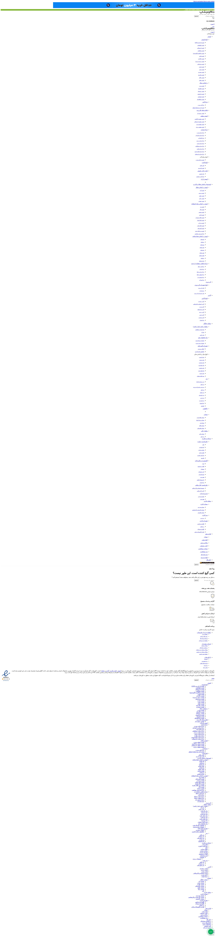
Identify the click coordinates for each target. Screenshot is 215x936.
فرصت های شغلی (204, 663)
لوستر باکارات (201, 58)
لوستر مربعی (201, 193)
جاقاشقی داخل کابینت (199, 351)
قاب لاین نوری (201, 288)
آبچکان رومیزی (201, 349)
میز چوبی (205, 860)
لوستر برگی (201, 198)
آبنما (203, 463)
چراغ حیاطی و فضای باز (199, 263)
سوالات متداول (204, 645)
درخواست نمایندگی (204, 647)
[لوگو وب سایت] (207, 14)
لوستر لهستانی (201, 96)
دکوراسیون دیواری (202, 441)
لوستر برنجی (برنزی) (199, 61)
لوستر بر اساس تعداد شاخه (200, 236)
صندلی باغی (201, 434)
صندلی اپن (202, 423)
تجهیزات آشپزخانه (203, 346)
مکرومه (202, 458)
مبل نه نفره (202, 373)
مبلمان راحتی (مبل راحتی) (200, 326)
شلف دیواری (201, 452)
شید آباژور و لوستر (200, 176)
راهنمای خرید (205, 634)
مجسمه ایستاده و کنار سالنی (198, 488)
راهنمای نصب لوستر (203, 654)
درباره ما (206, 665)
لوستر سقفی (204, 116)
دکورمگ (206, 659)
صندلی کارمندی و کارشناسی (198, 510)
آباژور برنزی (201, 312)
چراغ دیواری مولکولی (199, 146)
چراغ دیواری (204, 129)
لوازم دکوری (113, 671)
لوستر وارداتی (204, 723)
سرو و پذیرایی (204, 493)
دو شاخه (202, 242)
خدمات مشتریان (206, 644)
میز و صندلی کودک (200, 381)
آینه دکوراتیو (201, 447)
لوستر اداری (201, 215)
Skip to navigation (198, 1)
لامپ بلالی (202, 165)
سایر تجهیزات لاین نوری (199, 293)
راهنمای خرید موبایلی (203, 640)
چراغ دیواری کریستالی (199, 154)
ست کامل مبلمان (200, 376)
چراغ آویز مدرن (201, 105)
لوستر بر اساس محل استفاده (199, 204)
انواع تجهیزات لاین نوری (201, 285)
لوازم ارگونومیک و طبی (199, 532)
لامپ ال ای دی (201, 168)
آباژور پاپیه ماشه (201, 309)
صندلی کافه (201, 425)
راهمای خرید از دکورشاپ (204, 632)
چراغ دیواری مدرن (200, 132)
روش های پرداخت (204, 636)
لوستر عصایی (201, 201)
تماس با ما (205, 667)
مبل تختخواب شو (203, 337)
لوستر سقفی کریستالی (199, 121)
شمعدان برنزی (197, 859)
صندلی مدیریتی (201, 507)
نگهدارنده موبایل (201, 529)
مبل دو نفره (201, 360)
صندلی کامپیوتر (201, 512)
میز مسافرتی (204, 551)
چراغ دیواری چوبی (200, 143)
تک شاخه (202, 239)
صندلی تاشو (201, 887)
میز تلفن (202, 390)
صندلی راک (201, 889)
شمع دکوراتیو (201, 474)
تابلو (203, 444)
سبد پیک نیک (204, 554)
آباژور (107, 671)
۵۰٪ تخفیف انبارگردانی (208, 563)
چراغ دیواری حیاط (200, 272)
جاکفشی (205, 408)
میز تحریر (202, 398)
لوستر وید (202, 206)
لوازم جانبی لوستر (203, 171)
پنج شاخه (202, 250)
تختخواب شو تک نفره (200, 340)
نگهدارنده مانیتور (200, 524)
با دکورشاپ (208, 657)
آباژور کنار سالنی (200, 491)
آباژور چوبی (201, 315)
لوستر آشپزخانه (201, 228)
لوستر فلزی (201, 56)
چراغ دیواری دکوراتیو (200, 135)
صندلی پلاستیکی (200, 428)
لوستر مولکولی (201, 50)
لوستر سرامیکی (200, 64)
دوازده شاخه (201, 261)
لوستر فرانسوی (201, 94)
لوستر (119, 671)
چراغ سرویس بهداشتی (199, 233)
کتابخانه (202, 406)
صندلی (206, 414)
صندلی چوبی (200, 883)
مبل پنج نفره (201, 368)
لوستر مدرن (201, 86)
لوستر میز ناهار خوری (199, 231)
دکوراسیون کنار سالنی (201, 485)
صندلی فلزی (200, 884)
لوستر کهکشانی (200, 45)
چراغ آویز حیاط (201, 266)
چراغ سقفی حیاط (200, 274)
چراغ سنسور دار (200, 277)
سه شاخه (202, 244)
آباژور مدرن (201, 306)
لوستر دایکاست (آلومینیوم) (198, 53)
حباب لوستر (201, 174)
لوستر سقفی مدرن (200, 124)
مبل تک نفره (201, 357)
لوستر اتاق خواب (200, 225)
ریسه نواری (202, 290)
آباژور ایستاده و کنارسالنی (198, 304)
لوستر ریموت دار (200, 113)
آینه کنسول (202, 403)
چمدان (206, 537)
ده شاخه (202, 258)
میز (207, 378)
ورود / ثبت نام (207, 927)
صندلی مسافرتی (203, 548)
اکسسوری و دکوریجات (201, 460)
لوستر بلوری (201, 66)
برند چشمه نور (205, 661)
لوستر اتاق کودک (200, 220)
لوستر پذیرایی (201, 223)
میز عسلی (202, 392)
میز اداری (205, 515)
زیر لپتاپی (202, 526)
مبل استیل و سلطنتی (199, 329)
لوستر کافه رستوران (200, 217)
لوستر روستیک (201, 91)
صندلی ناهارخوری (200, 417)
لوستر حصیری (201, 72)
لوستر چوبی (201, 69)
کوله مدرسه (204, 557)
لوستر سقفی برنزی (200, 127)
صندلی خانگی (204, 879)
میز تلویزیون (201, 400)
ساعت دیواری (201, 450)
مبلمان (103, 671)
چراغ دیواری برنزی (200, 140)
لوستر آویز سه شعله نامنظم (198, 107)
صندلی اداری (204, 504)
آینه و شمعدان (201, 471)
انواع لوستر (204, 39)
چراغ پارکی (202, 269)
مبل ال (202, 332)
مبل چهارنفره (201, 365)
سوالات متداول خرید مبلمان (202, 650)
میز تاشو (202, 384)
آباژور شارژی (201, 317)
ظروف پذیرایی (201, 496)
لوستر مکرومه (201, 75)
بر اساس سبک (204, 83)
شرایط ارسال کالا (204, 638)
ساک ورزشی (204, 543)
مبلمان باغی (204, 431)
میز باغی (202, 436)
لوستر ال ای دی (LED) (199, 42)
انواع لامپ (205, 162)
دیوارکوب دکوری (200, 455)
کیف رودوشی (204, 546)
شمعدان (202, 469)
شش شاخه (202, 253)
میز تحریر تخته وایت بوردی (198, 387)
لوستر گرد (202, 190)
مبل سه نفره (201, 362)
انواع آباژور (205, 298)
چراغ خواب (202, 320)
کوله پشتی (205, 540)
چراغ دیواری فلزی (200, 149)
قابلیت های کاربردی (202, 110)
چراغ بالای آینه (201, 138)
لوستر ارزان (204, 179)
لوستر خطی (201, 80)
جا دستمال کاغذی (200, 480)
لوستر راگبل (201, 77)
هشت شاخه (201, 255)
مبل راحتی (202, 335)
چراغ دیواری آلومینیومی (199, 151)
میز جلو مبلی (201, 395)
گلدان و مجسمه (201, 466)
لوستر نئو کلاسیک (199, 718)
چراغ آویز (205, 102)
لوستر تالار (202, 209)
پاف (203, 891)
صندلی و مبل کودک (200, 420)
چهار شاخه (202, 247)
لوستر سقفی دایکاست (199, 119)
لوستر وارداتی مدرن (200, 160)
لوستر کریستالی (200, 48)
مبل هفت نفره (201, 370)
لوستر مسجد (201, 212)
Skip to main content (208, 1)
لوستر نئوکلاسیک (200, 99)
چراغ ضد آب (201, 280)
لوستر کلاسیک (201, 88)
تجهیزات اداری (204, 521)
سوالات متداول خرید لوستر (202, 652)
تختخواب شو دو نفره (200, 343)
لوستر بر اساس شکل (202, 187)
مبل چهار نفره (204, 815)
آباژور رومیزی (201, 301)
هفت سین (202, 477)
